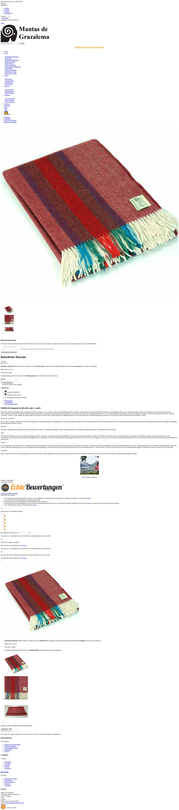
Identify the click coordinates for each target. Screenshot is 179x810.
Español (6, 10)
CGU (89, 498)
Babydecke (8, 58)
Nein (24, 545)
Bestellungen (8, 780)
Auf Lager (4, 482)
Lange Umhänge (10, 102)
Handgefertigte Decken (11, 57)
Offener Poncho (9, 93)
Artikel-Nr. (4, 480)
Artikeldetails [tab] (8, 402)
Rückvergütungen (9, 782)
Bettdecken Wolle (10, 62)
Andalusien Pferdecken (11, 60)
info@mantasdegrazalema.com (15, 803)
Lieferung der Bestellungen (12, 744)
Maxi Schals (8, 79)
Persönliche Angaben (10, 778)
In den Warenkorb (6, 382)
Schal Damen (9, 82)
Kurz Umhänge (9, 100)
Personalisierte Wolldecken (13, 67)
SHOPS (6, 766)
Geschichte (7, 763)
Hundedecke (8, 68)
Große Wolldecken (10, 65)
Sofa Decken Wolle (10, 72)
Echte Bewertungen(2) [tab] (11, 404)
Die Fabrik (7, 761)
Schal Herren (8, 84)
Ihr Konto (4, 772)
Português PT (8, 13)
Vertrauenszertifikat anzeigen (9, 493)
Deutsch (6, 11)
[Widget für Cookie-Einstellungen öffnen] (3, 807)
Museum (7, 765)
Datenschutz (8, 749)
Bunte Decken (9, 63)
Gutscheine (7, 785)
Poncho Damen (9, 91)
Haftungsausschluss (10, 746)
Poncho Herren (9, 89)
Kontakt (6, 751)
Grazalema (7, 768)
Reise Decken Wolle (11, 73)
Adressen (7, 784)
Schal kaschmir (9, 81)
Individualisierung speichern (8, 352)
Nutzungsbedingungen (11, 748)
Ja (21, 545)
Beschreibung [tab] (8, 401)
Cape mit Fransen (10, 98)
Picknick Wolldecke (11, 70)
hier (35, 505)
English (6, 8)
